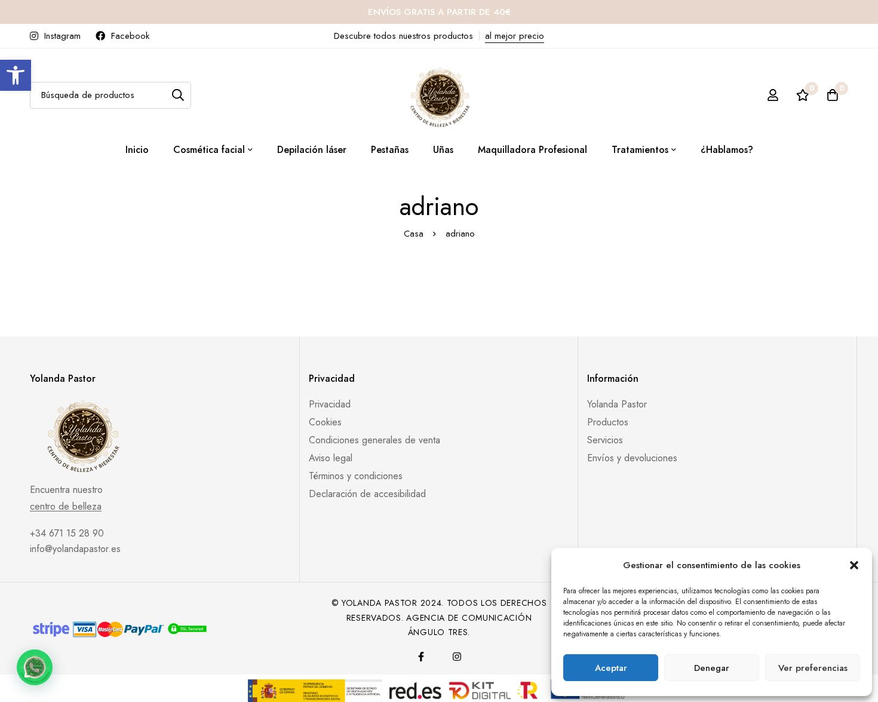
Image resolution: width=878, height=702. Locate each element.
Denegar (711, 668)
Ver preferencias (813, 668)
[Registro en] (773, 95)
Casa (413, 233)
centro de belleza (66, 506)
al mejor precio (514, 35)
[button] (15, 75)
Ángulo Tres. (439, 632)
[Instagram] (457, 656)
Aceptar (611, 668)
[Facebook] (421, 656)
